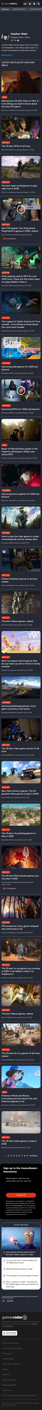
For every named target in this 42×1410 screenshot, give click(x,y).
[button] (38, 4)
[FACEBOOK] (12, 40)
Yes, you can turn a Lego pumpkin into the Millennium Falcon (21, 1261)
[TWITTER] (15, 40)
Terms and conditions (10, 1343)
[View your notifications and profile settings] (34, 4)
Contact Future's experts (12, 1348)
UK (3, 1301)
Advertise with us (9, 1380)
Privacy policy (7, 1353)
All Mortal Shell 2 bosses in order (19, 1269)
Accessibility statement (11, 1364)
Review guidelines (9, 1385)
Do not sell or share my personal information (19, 1395)
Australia (10, 1301)
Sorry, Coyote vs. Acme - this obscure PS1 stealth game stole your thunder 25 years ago (22, 1284)
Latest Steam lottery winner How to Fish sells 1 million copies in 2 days (20, 1253)
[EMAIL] (18, 40)
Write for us (6, 1390)
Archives (33, 1155)
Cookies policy (7, 1359)
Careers (5, 1369)
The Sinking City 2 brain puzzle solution (22, 1275)
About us (5, 1374)
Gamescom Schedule (19, 9)
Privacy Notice (17, 1206)
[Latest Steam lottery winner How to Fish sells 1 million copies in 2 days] (21, 1238)
